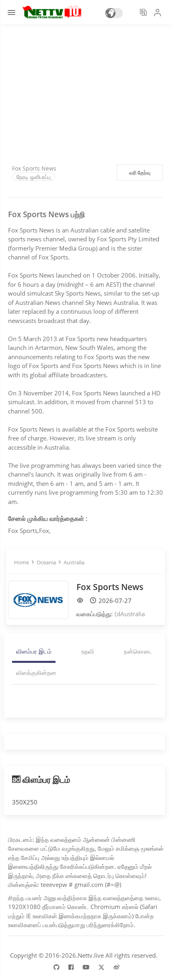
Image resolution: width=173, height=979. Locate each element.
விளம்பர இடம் (33, 651)
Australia (74, 562)
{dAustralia (129, 614)
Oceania (46, 562)
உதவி (87, 651)
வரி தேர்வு (139, 172)
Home (21, 562)
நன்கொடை (138, 651)
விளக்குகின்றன (36, 672)
